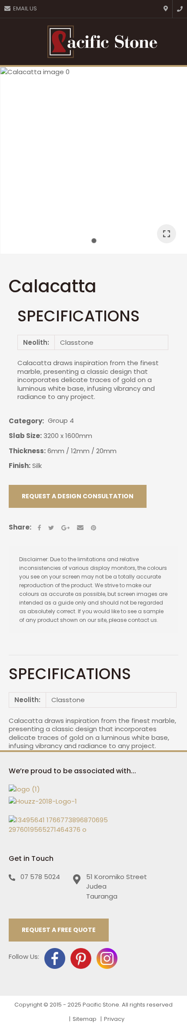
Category (25, 421)
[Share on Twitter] (51, 528)
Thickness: (27, 450)
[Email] (80, 527)
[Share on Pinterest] (93, 527)
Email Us (25, 8)
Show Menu (13, 41)
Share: (20, 527)
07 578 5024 (40, 876)
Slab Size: (25, 435)
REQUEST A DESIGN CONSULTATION (78, 496)
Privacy (114, 1019)
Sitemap (85, 1019)
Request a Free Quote (59, 929)
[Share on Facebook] (39, 527)
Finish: (19, 465)
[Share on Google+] (65, 527)
